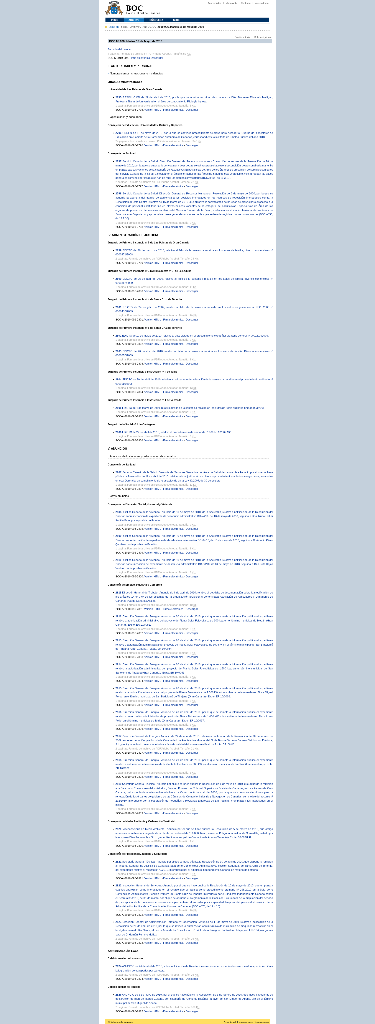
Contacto (245, 3)
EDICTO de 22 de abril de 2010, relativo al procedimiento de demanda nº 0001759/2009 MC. (177, 432)
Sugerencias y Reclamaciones (254, 1022)
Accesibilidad (214, 3)
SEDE (176, 20)
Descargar (157, 57)
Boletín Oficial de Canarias (143, 9)
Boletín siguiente (262, 37)
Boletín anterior (243, 37)
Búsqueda (156, 20)
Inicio (114, 20)
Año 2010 (148, 26)
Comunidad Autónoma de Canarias (114, 9)
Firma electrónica (140, 57)
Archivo (134, 20)
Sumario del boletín (119, 49)
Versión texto (261, 3)
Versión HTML (152, 109)
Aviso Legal (230, 1022)
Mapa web (231, 3)
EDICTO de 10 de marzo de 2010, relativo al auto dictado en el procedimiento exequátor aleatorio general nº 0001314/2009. (195, 335)
